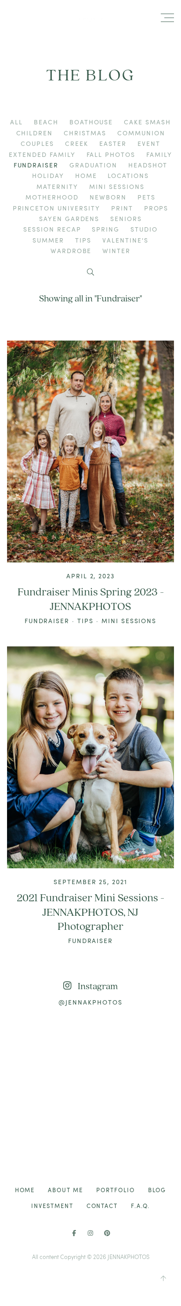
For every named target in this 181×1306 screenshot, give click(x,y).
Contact (102, 1206)
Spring (105, 229)
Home (86, 175)
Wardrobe (71, 251)
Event (149, 143)
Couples (37, 143)
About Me (65, 1190)
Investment (52, 1206)
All (16, 122)
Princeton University (56, 208)
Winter (116, 251)
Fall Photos (111, 154)
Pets (147, 197)
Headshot (148, 165)
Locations (128, 175)
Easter (113, 143)
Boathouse (91, 122)
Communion (141, 133)
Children (34, 133)
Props (156, 208)
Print (122, 208)
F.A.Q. (140, 1206)
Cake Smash (147, 122)
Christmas (85, 133)
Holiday (48, 175)
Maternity (57, 186)
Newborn (108, 197)
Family (159, 154)
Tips (83, 240)
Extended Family (42, 154)
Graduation (93, 165)
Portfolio (115, 1190)
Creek (76, 143)
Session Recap (52, 229)
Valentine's (125, 240)
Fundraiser (36, 165)
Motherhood (52, 197)
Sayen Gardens (69, 218)
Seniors (126, 218)
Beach (46, 122)
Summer (48, 240)
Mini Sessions (116, 186)
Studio (144, 229)
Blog (157, 1190)
